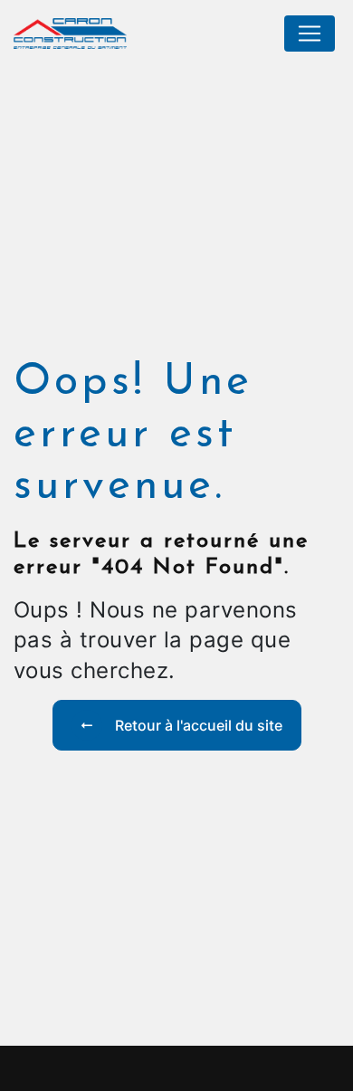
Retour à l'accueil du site (196, 725)
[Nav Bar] (309, 33)
